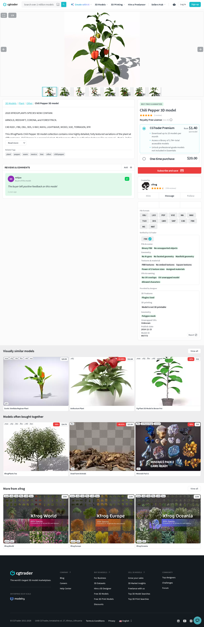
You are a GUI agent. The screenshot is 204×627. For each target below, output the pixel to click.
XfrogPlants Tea (10, 473)
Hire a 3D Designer (102, 588)
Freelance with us (136, 588)
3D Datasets (99, 583)
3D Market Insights (137, 583)
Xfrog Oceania (142, 546)
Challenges (167, 582)
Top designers (168, 577)
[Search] (63, 4)
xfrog (154, 184)
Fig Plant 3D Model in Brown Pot (149, 408)
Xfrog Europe (75, 546)
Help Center (65, 588)
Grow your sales (135, 578)
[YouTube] (185, 621)
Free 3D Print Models (104, 599)
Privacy (111, 620)
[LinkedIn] (178, 621)
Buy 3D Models (100, 572)
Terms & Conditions (95, 620)
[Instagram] (191, 621)
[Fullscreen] (4, 15)
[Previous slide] (4, 49)
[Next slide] (200, 49)
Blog (62, 578)
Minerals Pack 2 (142, 473)
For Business (100, 578)
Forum (165, 588)
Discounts (98, 604)
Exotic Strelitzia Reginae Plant (16, 408)
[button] (58, 4)
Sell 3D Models (135, 572)
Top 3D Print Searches (138, 599)
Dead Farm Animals (78, 473)
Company (64, 572)
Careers (63, 583)
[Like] (148, 205)
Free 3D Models (101, 593)
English (124, 621)
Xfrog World (9, 546)
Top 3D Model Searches (139, 593)
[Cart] (174, 4)
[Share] (190, 205)
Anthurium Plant (77, 408)
